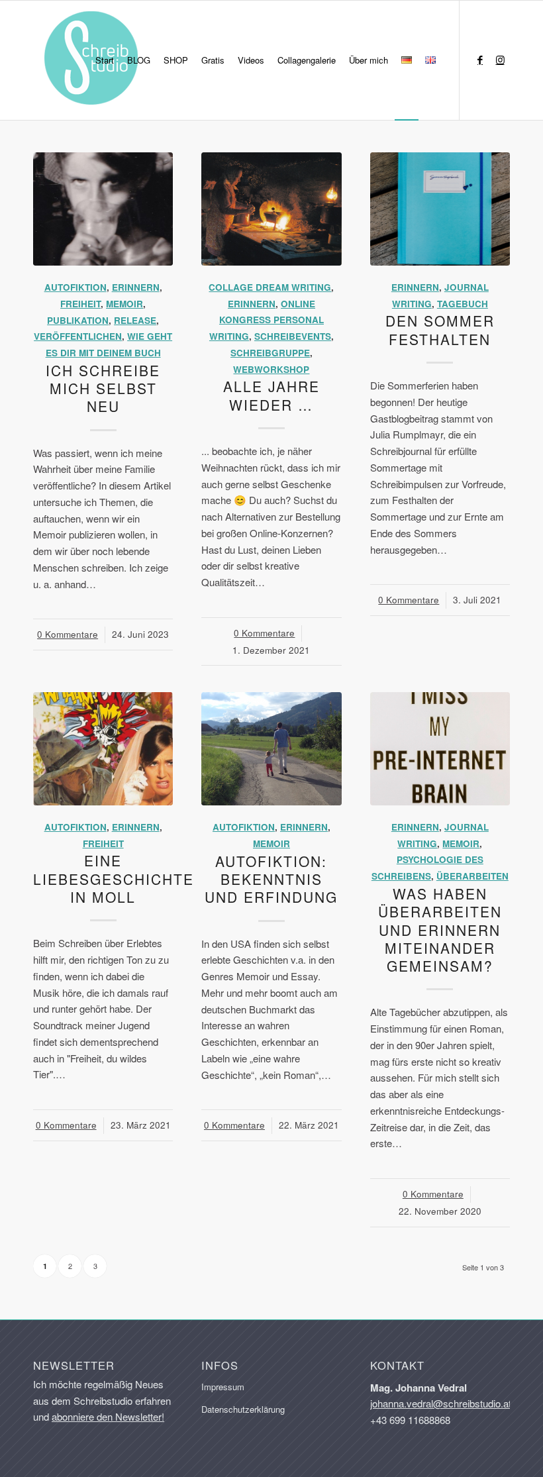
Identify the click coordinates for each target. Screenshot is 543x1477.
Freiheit (80, 303)
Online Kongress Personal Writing (266, 320)
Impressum (222, 1386)
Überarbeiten (472, 876)
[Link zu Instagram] (500, 60)
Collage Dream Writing (270, 287)
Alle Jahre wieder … (271, 395)
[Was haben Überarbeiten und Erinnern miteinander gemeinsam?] (440, 748)
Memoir (124, 303)
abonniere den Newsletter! (108, 1416)
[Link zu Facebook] (480, 60)
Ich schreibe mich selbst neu (103, 388)
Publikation (78, 320)
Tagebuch (462, 303)
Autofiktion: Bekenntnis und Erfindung (271, 879)
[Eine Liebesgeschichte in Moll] (103, 748)
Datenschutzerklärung (243, 1409)
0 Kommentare (67, 634)
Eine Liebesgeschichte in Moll (113, 878)
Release (135, 320)
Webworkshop (271, 369)
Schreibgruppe (270, 352)
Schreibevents (292, 336)
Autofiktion (75, 287)
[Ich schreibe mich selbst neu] (103, 209)
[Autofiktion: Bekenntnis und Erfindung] (271, 748)
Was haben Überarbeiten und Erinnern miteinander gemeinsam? (440, 930)
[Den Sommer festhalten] (440, 209)
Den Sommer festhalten (440, 329)
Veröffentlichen (78, 336)
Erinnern (136, 287)
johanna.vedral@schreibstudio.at (440, 1403)
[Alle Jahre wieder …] (271, 209)
